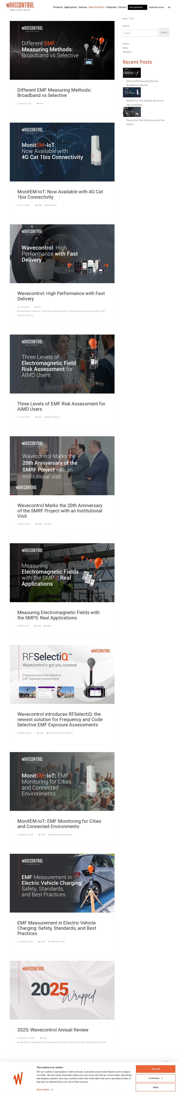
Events (126, 44)
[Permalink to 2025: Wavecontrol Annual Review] (62, 990)
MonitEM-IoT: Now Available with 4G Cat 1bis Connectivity (60, 194)
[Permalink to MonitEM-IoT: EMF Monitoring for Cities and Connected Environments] (62, 781)
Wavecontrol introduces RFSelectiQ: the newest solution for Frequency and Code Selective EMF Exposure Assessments (60, 719)
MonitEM (55, 311)
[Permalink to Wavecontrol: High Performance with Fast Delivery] (62, 253)
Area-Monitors (25, 311)
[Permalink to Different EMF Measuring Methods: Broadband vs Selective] (62, 50)
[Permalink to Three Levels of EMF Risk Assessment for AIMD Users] (62, 364)
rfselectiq (84, 311)
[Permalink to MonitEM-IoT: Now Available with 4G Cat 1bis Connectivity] (62, 152)
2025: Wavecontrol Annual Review (53, 1030)
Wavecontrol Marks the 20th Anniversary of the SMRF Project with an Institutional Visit (59, 511)
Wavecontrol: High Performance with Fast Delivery (61, 296)
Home (125, 18)
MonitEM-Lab (74, 311)
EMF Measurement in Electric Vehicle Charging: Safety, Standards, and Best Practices (56, 928)
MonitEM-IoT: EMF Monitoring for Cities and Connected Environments (59, 823)
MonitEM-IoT (52, 205)
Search (126, 25)
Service (91, 311)
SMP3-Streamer (91, 1042)
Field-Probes (46, 311)
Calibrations (36, 311)
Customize (154, 1078)
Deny (155, 1087)
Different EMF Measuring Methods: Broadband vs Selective (54, 92)
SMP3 (97, 311)
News (41, 103)
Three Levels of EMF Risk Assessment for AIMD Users (61, 406)
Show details (43, 1089)
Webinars (127, 52)
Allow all (155, 1069)
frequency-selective (56, 733)
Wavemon (29, 315)
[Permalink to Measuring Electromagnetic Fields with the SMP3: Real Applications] (62, 572)
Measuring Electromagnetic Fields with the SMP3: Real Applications (58, 615)
